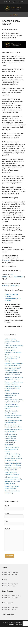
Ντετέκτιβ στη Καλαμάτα (10, 607)
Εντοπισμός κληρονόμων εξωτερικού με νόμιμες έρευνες (13, 388)
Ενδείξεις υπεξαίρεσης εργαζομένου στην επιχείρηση (12, 395)
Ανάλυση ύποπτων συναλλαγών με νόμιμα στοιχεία (12, 341)
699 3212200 (18, 277)
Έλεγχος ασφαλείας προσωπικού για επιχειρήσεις (11, 442)
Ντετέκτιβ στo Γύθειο (9, 609)
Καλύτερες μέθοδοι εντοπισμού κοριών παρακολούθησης (11, 436)
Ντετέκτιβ (5, 204)
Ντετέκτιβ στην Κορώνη (10, 285)
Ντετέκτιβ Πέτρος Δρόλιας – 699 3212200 (14, 1)
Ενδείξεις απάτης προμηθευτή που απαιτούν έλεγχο (13, 352)
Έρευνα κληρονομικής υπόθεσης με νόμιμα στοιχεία (12, 449)
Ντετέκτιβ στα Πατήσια (9, 574)
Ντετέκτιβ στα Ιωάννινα (10, 597)
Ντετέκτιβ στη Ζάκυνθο (9, 586)
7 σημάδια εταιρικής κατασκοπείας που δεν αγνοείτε (12, 406)
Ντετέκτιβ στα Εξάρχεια (10, 572)
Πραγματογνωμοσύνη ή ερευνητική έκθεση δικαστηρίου (12, 359)
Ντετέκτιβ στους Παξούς (10, 584)
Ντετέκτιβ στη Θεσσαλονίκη (11, 595)
